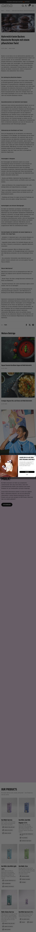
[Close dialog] (35, 456)
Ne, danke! (27, 474)
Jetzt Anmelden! (27, 471)
